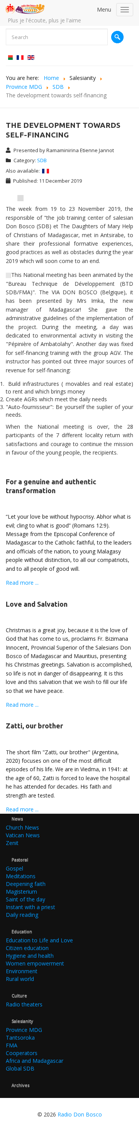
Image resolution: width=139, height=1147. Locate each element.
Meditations (21, 876)
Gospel (14, 868)
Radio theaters (24, 1004)
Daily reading (22, 914)
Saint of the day (25, 899)
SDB (42, 160)
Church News (22, 827)
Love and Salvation (37, 604)
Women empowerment (35, 963)
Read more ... (22, 582)
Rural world (20, 978)
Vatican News (23, 835)
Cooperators (21, 1053)
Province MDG (24, 1029)
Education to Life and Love (39, 940)
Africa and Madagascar (34, 1060)
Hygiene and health (30, 955)
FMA (11, 1045)
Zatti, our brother (34, 726)
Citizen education (27, 948)
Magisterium (21, 891)
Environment (21, 971)
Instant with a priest (30, 907)
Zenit (12, 843)
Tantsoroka (20, 1037)
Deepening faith (26, 883)
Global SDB (20, 1068)
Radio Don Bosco (80, 1114)
